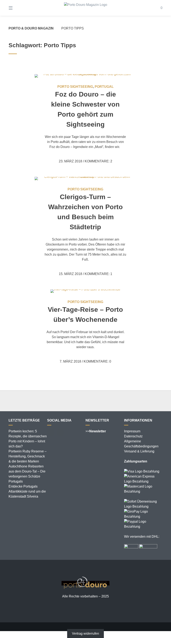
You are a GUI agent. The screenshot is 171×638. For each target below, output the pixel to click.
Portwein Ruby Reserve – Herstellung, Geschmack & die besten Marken (28, 456)
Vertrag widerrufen (85, 633)
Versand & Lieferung (139, 451)
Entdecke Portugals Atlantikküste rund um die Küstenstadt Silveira (27, 491)
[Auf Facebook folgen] (50, 432)
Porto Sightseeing (75, 86)
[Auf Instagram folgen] (60, 432)
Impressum (132, 431)
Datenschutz (133, 436)
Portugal (104, 86)
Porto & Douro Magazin (31, 28)
